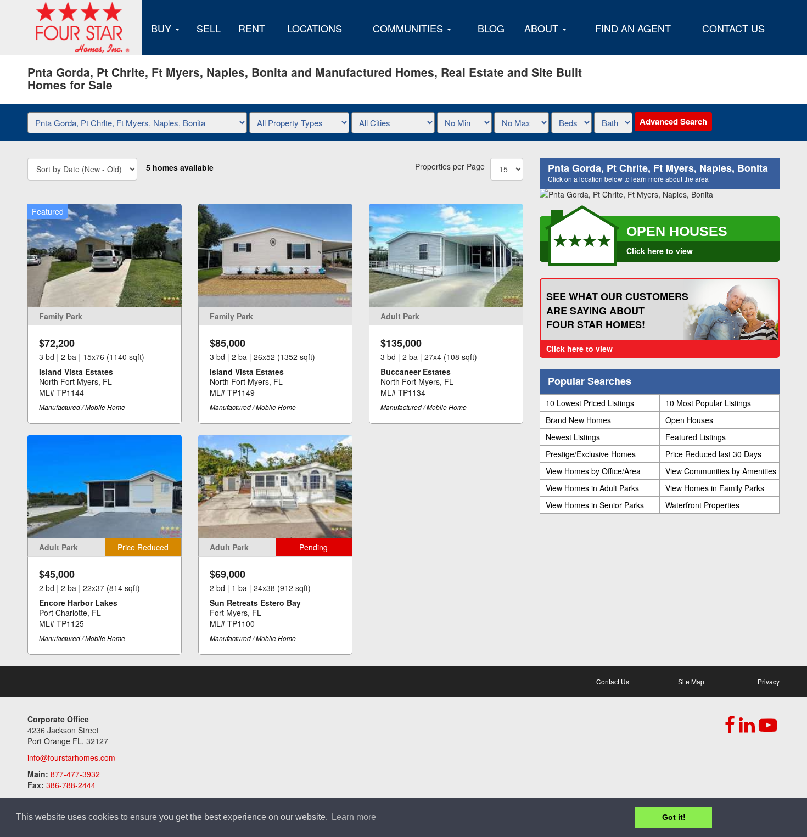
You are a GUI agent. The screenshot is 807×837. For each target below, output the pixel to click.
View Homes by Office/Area (593, 470)
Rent (251, 28)
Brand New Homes (578, 419)
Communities (409, 28)
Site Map (691, 681)
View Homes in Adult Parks (592, 487)
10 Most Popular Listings (708, 402)
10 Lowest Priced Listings (590, 402)
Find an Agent (633, 28)
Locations (314, 28)
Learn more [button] (354, 817)
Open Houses (689, 419)
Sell (209, 28)
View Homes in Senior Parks (595, 504)
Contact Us (733, 28)
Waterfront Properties (702, 504)
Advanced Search (673, 121)
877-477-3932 (75, 773)
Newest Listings (573, 436)
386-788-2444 (71, 784)
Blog (491, 28)
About (542, 28)
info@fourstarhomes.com (71, 757)
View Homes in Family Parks (714, 487)
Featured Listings (695, 436)
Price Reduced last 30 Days (713, 453)
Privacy (769, 681)
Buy (162, 28)
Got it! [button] (674, 817)
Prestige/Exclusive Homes (591, 453)
